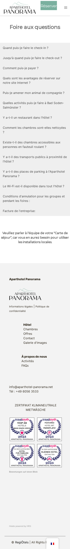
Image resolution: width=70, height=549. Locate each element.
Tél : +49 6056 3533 (23, 391)
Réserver (49, 6)
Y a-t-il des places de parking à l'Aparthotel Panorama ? (34, 174)
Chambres (30, 329)
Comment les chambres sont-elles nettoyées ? (34, 130)
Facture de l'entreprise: (19, 211)
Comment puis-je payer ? (20, 68)
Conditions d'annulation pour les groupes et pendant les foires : (34, 198)
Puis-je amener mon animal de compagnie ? (33, 93)
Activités (27, 361)
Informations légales (21, 306)
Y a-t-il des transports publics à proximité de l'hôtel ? (35, 159)
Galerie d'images (35, 343)
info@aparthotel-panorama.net (31, 387)
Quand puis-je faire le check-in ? (25, 48)
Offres (27, 334)
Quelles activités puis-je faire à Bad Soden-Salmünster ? (33, 105)
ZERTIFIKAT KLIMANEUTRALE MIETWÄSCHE (36, 407)
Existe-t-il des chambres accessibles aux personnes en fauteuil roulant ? (31, 144)
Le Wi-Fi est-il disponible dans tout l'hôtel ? (33, 186)
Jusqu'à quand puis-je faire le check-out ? (32, 58)
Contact (29, 338)
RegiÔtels (22, 542)
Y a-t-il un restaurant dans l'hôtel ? (27, 117)
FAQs (25, 365)
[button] (65, 8)
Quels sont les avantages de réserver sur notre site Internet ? (31, 80)
